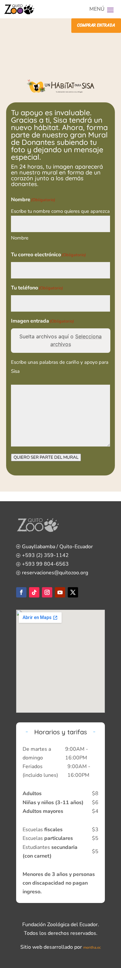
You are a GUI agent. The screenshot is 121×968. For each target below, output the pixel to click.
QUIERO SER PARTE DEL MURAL (46, 457)
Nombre (19, 238)
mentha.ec (92, 947)
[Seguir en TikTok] (34, 592)
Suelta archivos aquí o (60, 340)
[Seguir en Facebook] (21, 592)
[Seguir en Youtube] (60, 592)
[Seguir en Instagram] (47, 592)
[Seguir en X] (73, 592)
